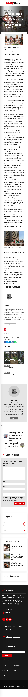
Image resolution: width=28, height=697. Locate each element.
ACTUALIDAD (5, 667)
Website (4, 491)
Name (4, 481)
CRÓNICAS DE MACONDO (19, 672)
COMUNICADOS (17, 665)
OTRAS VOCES (5, 672)
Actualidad (7, 352)
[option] (14, 39)
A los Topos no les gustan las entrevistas (17, 564)
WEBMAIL (18, 686)
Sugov (7, 337)
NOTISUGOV (4, 665)
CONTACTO (11, 686)
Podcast (3, 675)
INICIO (5, 686)
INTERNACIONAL (5, 670)
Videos (13, 530)
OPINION (15, 670)
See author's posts (10, 324)
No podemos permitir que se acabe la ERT (13, 375)
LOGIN (23, 686)
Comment (5, 465)
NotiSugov (13, 525)
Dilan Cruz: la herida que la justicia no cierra (17, 547)
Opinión (13, 527)
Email (4, 486)
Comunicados (8, 10)
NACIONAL (16, 667)
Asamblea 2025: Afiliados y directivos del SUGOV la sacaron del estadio (14, 368)
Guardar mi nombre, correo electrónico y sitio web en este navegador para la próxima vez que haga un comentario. (13, 499)
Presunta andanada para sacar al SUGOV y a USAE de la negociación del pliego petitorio (14, 361)
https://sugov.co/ (10, 283)
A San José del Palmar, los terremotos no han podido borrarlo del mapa (17, 557)
